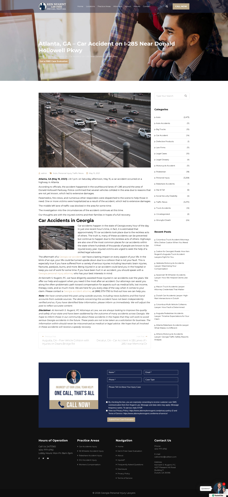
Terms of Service (125, 478)
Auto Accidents (163, 123)
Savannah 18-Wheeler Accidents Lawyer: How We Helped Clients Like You (171, 278)
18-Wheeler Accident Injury (91, 451)
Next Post (140, 336)
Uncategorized (163, 214)
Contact (146, 6)
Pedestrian (161, 172)
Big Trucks (161, 129)
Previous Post (50, 336)
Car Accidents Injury (88, 446)
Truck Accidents (163, 208)
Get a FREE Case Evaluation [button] (54, 61)
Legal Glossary (162, 159)
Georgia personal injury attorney (56, 273)
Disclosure (122, 469)
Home (80, 6)
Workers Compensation (89, 464)
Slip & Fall (160, 190)
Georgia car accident (70, 257)
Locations (90, 6)
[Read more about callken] (52, 6)
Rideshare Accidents (165, 184)
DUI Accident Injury (88, 460)
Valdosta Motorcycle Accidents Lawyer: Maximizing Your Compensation (169, 266)
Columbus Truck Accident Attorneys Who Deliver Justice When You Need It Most (171, 242)
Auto (55, 173)
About (128, 6)
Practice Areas (104, 6)
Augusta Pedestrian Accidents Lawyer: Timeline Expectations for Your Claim (171, 316)
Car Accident (162, 135)
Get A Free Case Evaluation (130, 451)
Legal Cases (161, 153)
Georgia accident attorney (78, 291)
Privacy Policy (124, 473)
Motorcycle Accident (165, 166)
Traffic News (77, 173)
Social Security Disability (166, 196)
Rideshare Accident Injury (90, 455)
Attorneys (117, 6)
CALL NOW (181, 6)
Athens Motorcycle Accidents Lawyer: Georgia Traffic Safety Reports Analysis (171, 337)
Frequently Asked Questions (130, 464)
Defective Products (165, 141)
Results (137, 6)
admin (44, 173)
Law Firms (160, 147)
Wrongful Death (163, 220)
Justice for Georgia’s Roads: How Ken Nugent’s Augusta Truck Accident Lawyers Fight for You (171, 254)
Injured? (121, 460)
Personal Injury (65, 173)
